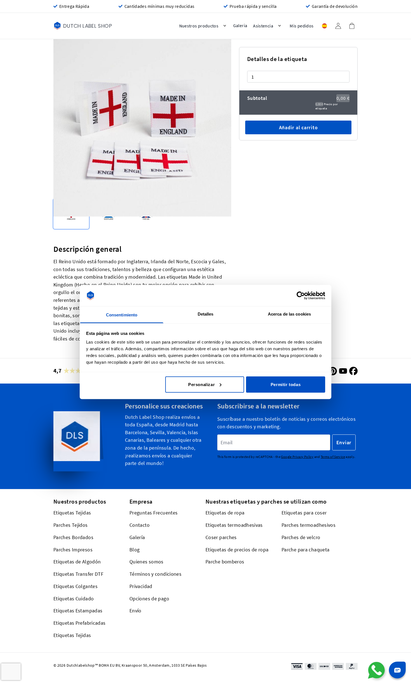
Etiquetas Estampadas (77, 611)
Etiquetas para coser (304, 513)
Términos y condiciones (155, 574)
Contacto (139, 525)
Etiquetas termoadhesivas (234, 525)
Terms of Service (333, 457)
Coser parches (221, 537)
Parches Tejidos (70, 525)
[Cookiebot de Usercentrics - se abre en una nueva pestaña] (300, 296)
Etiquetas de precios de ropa (237, 549)
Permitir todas (286, 384)
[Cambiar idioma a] (324, 26)
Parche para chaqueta (305, 549)
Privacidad (140, 586)
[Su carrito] (352, 26)
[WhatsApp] (376, 670)
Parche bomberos (225, 562)
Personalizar (201, 384)
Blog (134, 549)
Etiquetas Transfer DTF (78, 574)
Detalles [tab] (206, 314)
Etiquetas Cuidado (73, 598)
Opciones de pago (149, 598)
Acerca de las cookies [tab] (289, 314)
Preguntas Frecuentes (153, 513)
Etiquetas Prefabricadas (79, 623)
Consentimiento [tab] (121, 314)
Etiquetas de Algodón (77, 562)
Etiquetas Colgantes (75, 586)
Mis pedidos (301, 26)
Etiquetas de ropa (225, 513)
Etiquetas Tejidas (72, 513)
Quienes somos (146, 562)
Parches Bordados (73, 537)
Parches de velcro (301, 537)
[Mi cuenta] (338, 26)
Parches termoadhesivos (309, 525)
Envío (135, 611)
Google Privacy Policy (297, 457)
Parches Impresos (73, 549)
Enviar (343, 442)
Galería (137, 537)
